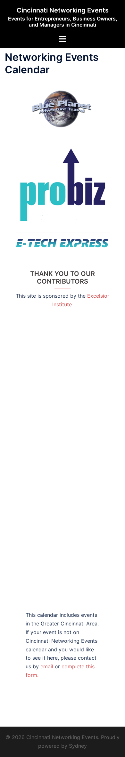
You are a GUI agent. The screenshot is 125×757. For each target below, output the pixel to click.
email (47, 666)
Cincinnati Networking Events (63, 10)
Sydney (78, 746)
